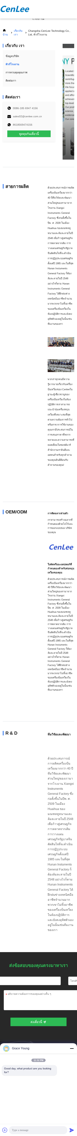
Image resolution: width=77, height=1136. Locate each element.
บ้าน (5, 34)
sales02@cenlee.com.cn (27, 116)
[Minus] (72, 1048)
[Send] (72, 1130)
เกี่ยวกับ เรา (18, 32)
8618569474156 (22, 124)
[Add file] (4, 1130)
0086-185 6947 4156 (25, 108)
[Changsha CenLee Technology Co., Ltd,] (15, 9)
